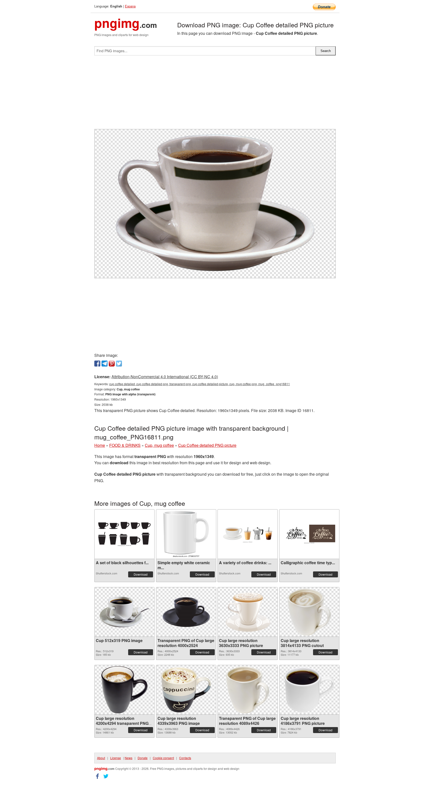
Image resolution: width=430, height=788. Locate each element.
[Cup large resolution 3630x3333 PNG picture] (247, 612)
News (128, 758)
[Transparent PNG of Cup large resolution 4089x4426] (247, 689)
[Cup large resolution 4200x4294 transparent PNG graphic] (124, 689)
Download (141, 574)
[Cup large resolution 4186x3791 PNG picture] (309, 689)
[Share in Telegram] (105, 364)
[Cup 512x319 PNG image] (124, 612)
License (115, 758)
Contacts (185, 758)
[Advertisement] (215, 94)
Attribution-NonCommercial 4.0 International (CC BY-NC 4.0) (164, 376)
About (101, 758)
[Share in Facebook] (97, 364)
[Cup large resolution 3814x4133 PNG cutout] (309, 612)
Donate (143, 758)
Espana (130, 6)
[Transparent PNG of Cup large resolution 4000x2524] (186, 612)
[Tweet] (119, 364)
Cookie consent (163, 758)
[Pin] (112, 364)
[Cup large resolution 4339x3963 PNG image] (186, 689)
